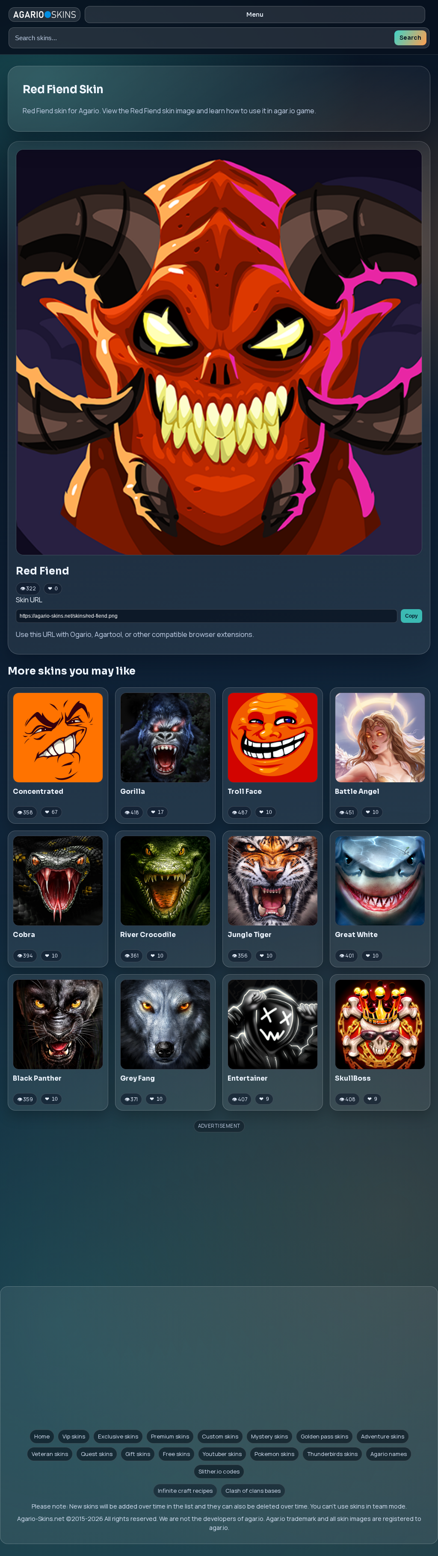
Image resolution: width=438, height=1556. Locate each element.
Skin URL (29, 599)
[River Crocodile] (165, 881)
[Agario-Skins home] (44, 14)
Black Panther (37, 1078)
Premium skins (170, 1436)
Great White (356, 935)
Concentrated (38, 791)
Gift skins (137, 1454)
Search (410, 37)
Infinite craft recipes (185, 1490)
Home (42, 1436)
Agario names (388, 1454)
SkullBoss (353, 1078)
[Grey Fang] (165, 1024)
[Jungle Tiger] (273, 881)
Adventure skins (382, 1436)
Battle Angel (357, 791)
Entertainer (248, 1078)
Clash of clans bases (253, 1490)
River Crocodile (148, 935)
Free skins (176, 1454)
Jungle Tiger (250, 935)
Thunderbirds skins (332, 1454)
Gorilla (132, 791)
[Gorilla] (165, 738)
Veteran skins (50, 1454)
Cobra (24, 935)
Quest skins (96, 1454)
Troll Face (245, 791)
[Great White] (380, 881)
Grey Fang (137, 1078)
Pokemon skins (274, 1454)
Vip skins (73, 1436)
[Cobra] (58, 881)
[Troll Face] (273, 738)
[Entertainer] (273, 1024)
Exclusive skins (118, 1436)
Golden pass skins (324, 1436)
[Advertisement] (219, 1196)
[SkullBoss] (380, 1024)
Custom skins (220, 1436)
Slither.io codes (219, 1471)
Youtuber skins (222, 1454)
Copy (411, 616)
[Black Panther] (58, 1024)
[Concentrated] (58, 738)
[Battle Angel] (380, 738)
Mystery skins (269, 1436)
